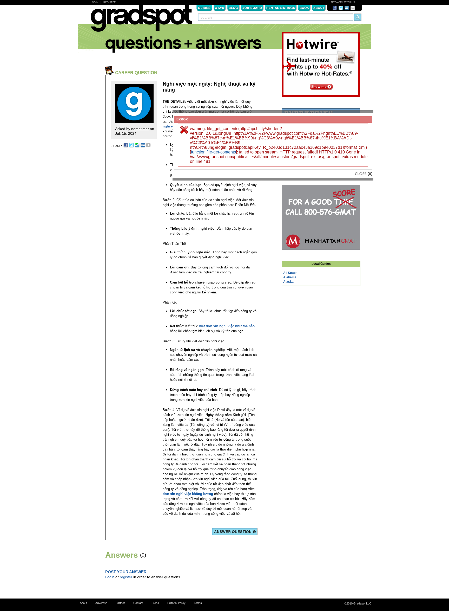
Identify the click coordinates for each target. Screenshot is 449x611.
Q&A (219, 7)
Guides (204, 7)
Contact (138, 602)
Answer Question (234, 531)
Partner (120, 602)
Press (155, 602)
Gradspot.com (141, 21)
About (319, 7)
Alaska (288, 282)
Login (94, 2)
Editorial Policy (176, 602)
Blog (233, 7)
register (126, 577)
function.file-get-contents (213, 152)
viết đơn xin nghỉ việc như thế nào (227, 326)
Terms (198, 602)
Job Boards (252, 7)
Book (304, 7)
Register (109, 2)
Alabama (289, 277)
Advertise (101, 602)
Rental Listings (281, 7)
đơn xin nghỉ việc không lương (188, 494)
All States (290, 273)
